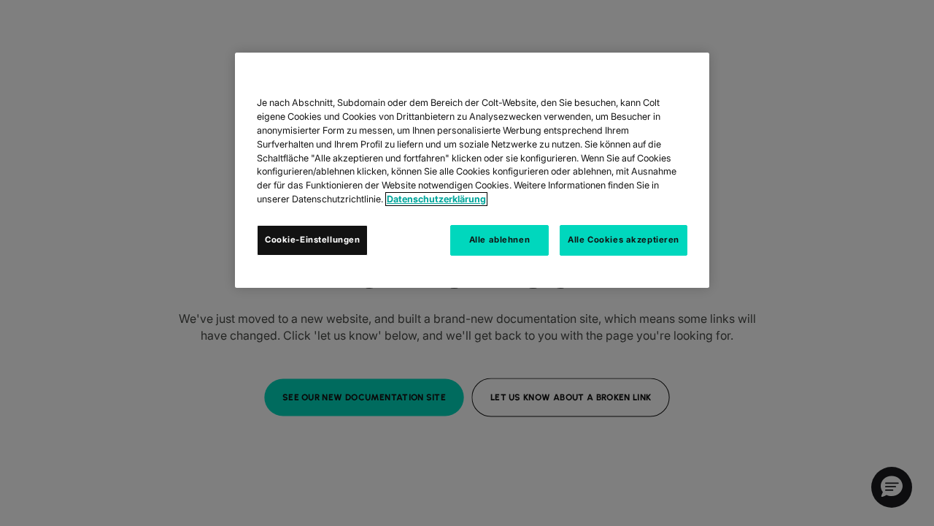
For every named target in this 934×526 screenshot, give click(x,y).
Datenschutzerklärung (436, 199)
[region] (472, 170)
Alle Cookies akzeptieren (623, 240)
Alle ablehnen (499, 240)
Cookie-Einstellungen (312, 240)
